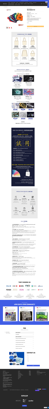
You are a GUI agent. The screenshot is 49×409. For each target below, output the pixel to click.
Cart (46, 3)
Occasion (16, 3)
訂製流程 (30, 372)
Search (41, 3)
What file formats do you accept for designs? (20, 346)
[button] (46, 2)
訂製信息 (30, 373)
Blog (18, 378)
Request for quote (35, 26)
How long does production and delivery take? (20, 342)
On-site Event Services (21, 2)
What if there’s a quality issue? (19, 348)
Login (43, 3)
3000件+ (36, 13)
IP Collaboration (30, 2)
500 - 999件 (29, 13)
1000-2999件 (32, 13)
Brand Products (34, 2)
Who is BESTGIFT (17, 334)
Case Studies (25, 3)
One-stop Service (26, 2)
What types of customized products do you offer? (21, 338)
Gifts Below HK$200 (13, 2)
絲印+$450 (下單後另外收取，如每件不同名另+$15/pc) (33, 19)
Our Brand (24, 405)
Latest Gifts (17, 2)
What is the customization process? (19, 344)
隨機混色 (28, 16)
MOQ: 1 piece (32, 3)
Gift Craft (19, 3)
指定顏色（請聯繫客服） (33, 16)
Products (9, 2)
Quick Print (22, 3)
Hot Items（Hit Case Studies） (11, 3)
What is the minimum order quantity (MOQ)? (20, 340)
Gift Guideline (19, 373)
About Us (19, 372)
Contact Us (28, 3)
